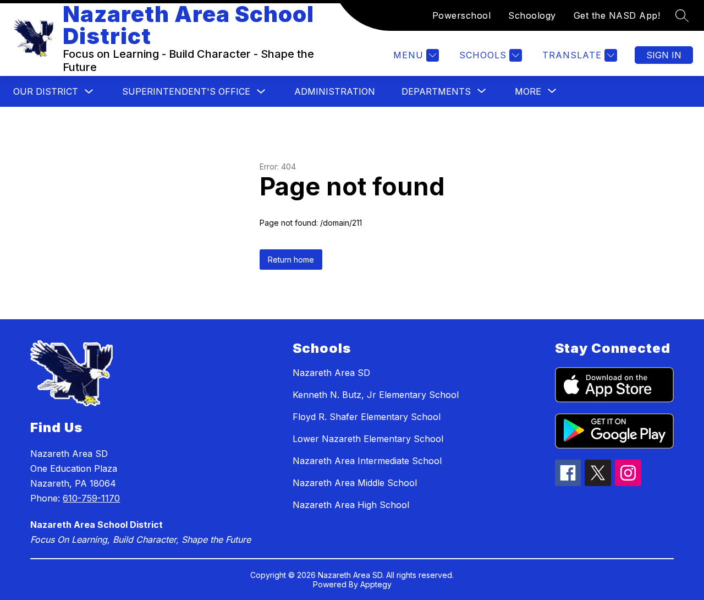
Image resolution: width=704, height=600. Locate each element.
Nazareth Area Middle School (355, 482)
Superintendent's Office (186, 91)
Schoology (532, 15)
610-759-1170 (91, 498)
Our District (45, 91)
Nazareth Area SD (331, 372)
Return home (291, 259)
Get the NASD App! (617, 15)
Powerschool (461, 15)
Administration (334, 91)
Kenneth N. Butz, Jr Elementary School (376, 394)
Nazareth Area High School (351, 504)
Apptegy (376, 584)
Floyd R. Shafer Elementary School (367, 416)
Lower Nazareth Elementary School (368, 438)
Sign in (663, 55)
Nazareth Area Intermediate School (367, 460)
